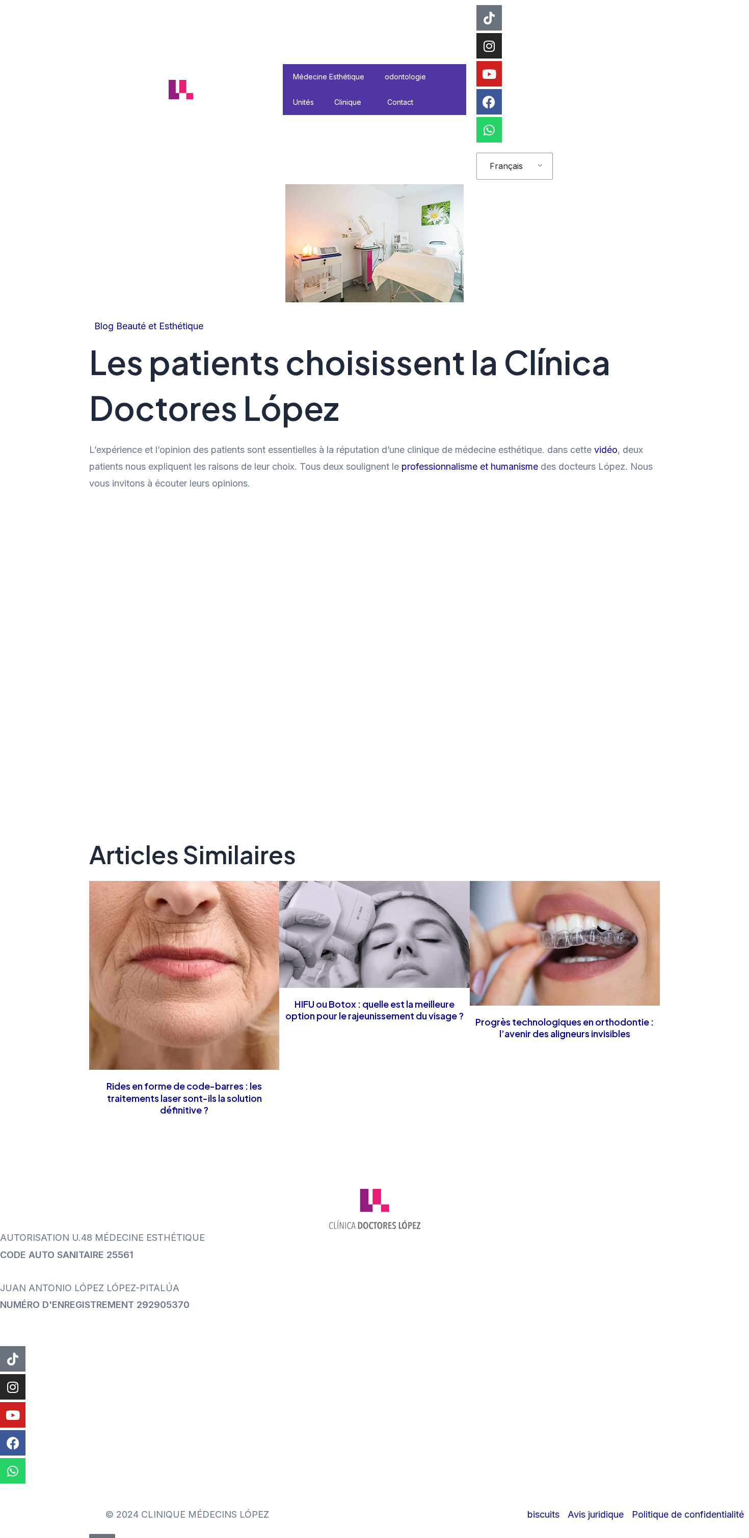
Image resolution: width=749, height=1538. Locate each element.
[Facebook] (489, 102)
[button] (365, 102)
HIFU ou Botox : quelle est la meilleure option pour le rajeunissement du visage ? (374, 1009)
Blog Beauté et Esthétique (148, 326)
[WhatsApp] (489, 130)
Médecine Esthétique (328, 76)
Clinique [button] (347, 102)
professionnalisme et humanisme (470, 466)
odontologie (405, 76)
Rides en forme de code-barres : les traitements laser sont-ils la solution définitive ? (184, 1098)
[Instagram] (489, 46)
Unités (303, 102)
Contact (400, 102)
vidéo (606, 449)
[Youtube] (489, 74)
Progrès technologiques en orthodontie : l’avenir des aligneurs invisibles (564, 1027)
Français (506, 166)
